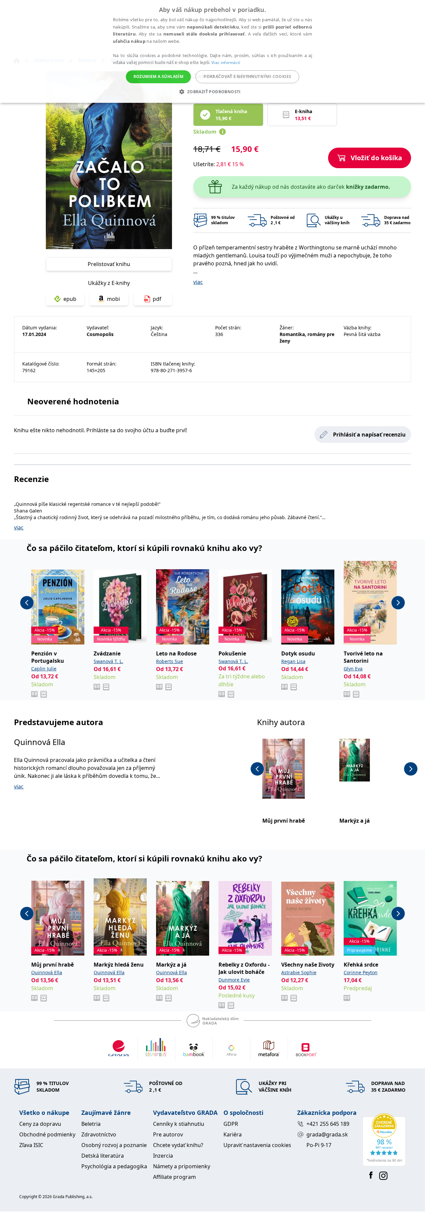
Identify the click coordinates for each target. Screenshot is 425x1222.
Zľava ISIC (31, 1145)
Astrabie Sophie (298, 972)
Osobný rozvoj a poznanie (114, 1145)
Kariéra (232, 1134)
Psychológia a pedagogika (114, 1166)
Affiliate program (174, 1177)
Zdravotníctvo (98, 1134)
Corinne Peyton (361, 972)
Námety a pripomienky (181, 1166)
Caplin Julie (43, 668)
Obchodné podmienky (47, 1134)
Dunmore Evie (234, 980)
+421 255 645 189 (327, 1123)
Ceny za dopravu (40, 1123)
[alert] (212, 51)
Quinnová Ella (39, 741)
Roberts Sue (169, 661)
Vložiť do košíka (376, 157)
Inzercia (163, 1155)
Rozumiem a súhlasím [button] (158, 76)
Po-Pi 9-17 (318, 1145)
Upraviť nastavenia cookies (257, 1145)
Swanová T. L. (108, 661)
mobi (113, 299)
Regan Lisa (293, 661)
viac (198, 282)
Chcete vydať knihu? (178, 1145)
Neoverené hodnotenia (73, 401)
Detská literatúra (102, 1155)
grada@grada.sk (327, 1134)
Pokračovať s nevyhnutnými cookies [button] (247, 76)
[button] (212, 91)
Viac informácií (226, 62)
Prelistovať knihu (109, 264)
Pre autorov (168, 1134)
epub (69, 299)
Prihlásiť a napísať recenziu (369, 434)
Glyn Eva (353, 668)
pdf (157, 299)
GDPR (230, 1123)
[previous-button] (27, 603)
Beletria (91, 1123)
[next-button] (398, 603)
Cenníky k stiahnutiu (178, 1123)
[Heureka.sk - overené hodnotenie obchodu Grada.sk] (384, 1139)
